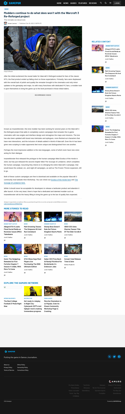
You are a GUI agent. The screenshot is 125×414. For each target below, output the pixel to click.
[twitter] (114, 357)
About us (6, 365)
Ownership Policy (22, 367)
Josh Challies (8, 237)
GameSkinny (86, 390)
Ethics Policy (21, 365)
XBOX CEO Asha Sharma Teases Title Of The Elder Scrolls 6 (72, 229)
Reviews (93, 3)
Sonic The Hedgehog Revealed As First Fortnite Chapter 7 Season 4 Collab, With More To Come (12, 264)
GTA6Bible (76, 396)
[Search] (101, 3)
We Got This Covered (99, 388)
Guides (73, 3)
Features (82, 3)
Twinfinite (86, 385)
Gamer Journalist (74, 390)
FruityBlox (102, 393)
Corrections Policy (22, 370)
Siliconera (87, 388)
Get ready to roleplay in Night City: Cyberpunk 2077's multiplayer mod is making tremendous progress (33, 306)
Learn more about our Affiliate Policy (13, 203)
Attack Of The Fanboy (114, 385)
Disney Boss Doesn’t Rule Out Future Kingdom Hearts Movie (53, 229)
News (65, 3)
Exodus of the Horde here (61, 180)
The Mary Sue (117, 390)
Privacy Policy (8, 367)
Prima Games (75, 388)
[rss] (110, 357)
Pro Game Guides (74, 385)
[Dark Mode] (106, 3)
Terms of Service (9, 370)
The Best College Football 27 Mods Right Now (12, 303)
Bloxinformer (117, 393)
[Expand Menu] (110, 3)
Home (59, 3)
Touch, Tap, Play (74, 393)
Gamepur (102, 385)
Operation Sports (100, 390)
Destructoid (117, 388)
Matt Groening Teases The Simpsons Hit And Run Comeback (32, 229)
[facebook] (119, 357)
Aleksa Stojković (69, 264)
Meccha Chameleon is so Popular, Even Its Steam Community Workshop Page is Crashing (52, 306)
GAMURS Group (117, 401)
